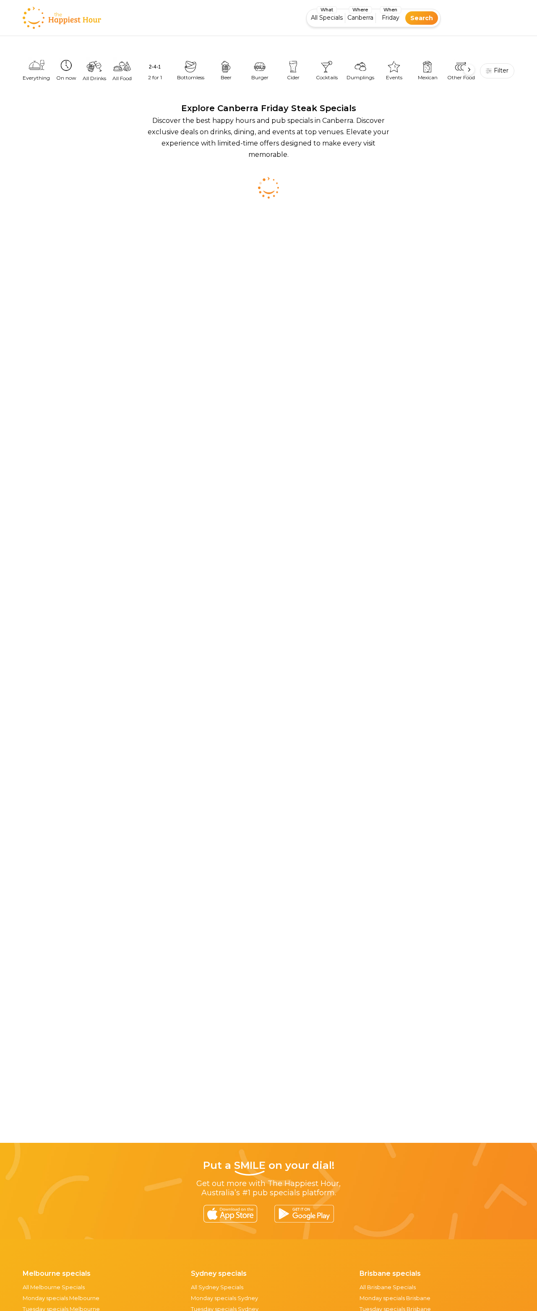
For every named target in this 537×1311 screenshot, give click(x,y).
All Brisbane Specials (388, 1287)
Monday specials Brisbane (395, 1298)
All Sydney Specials (217, 1287)
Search (421, 18)
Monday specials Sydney (224, 1298)
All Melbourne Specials (54, 1287)
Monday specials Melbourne (61, 1298)
